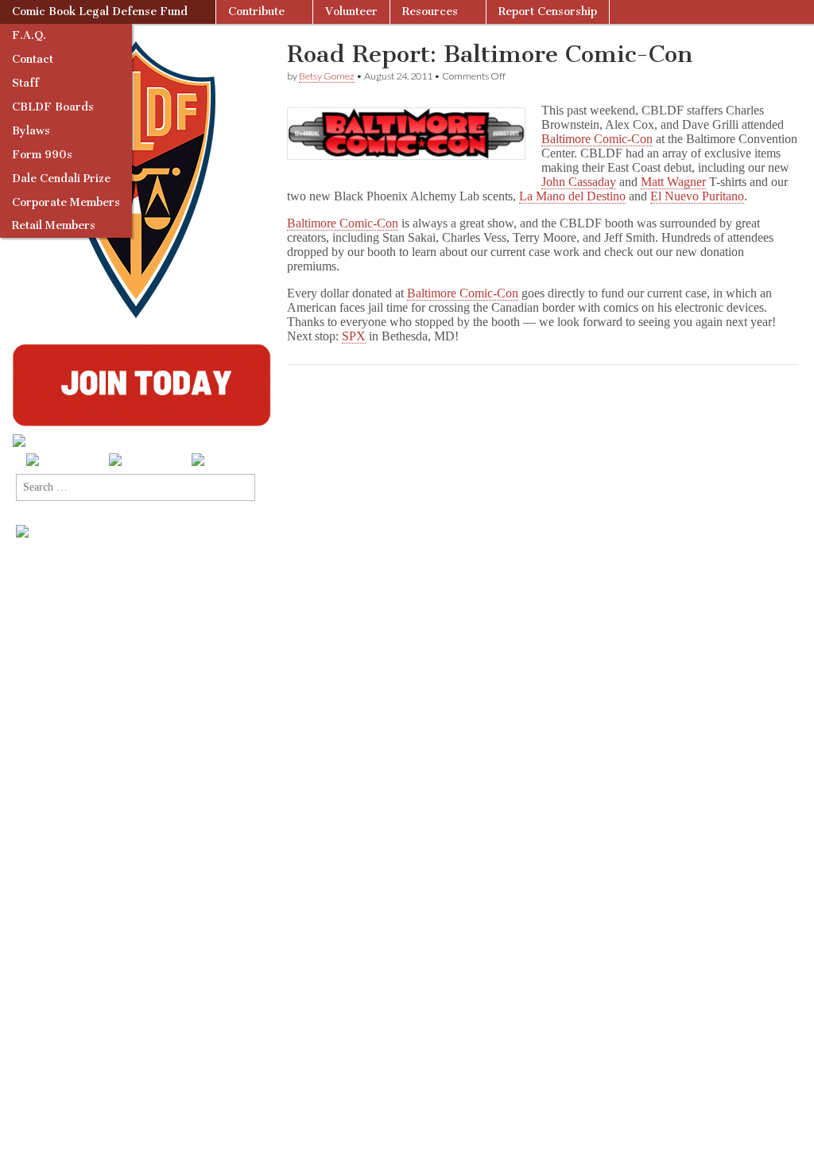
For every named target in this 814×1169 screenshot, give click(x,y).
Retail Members (53, 225)
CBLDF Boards (53, 107)
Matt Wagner (673, 181)
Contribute (256, 11)
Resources (430, 11)
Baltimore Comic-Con (597, 139)
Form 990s (42, 154)
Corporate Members (66, 202)
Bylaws (31, 131)
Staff (25, 83)
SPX (354, 336)
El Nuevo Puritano (697, 196)
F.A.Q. (29, 35)
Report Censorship (547, 11)
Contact (32, 59)
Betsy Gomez (327, 76)
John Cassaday (578, 181)
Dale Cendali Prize (61, 178)
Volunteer (351, 11)
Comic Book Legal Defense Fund (100, 11)
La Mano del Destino (572, 196)
